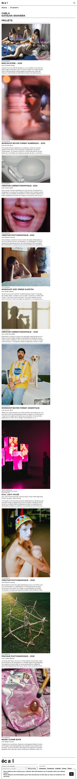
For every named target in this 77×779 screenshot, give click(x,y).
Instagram (42, 768)
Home (4, 3)
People (4, 8)
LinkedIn (58, 768)
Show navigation (74, 3)
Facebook (50, 768)
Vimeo (64, 768)
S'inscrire (32, 769)
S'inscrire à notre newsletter (8, 766)
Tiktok (69, 768)
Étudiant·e (14, 8)
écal (7, 761)
